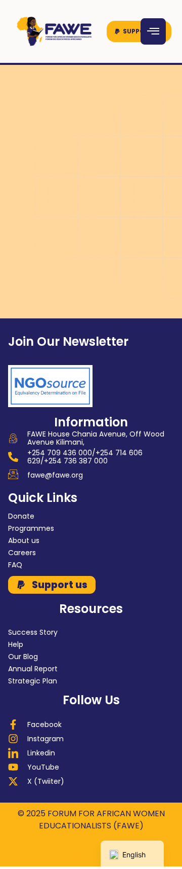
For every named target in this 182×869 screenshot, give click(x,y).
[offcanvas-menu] (153, 31)
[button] (139, 31)
